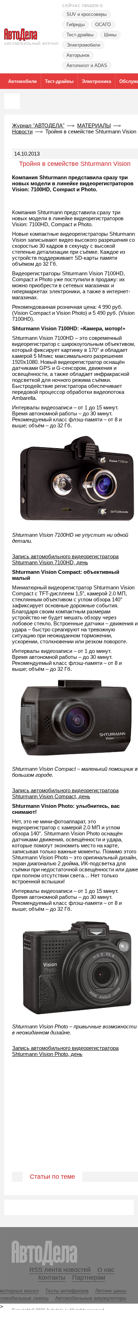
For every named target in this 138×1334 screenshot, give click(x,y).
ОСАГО (103, 24)
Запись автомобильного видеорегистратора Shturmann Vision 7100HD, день (65, 559)
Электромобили (83, 45)
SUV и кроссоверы (87, 14)
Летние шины (110, 1290)
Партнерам (88, 1277)
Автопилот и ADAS (87, 65)
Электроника (96, 81)
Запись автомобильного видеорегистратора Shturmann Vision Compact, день (65, 793)
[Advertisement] (69, 1121)
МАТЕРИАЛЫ (94, 125)
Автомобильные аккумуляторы (90, 1298)
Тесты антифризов (66, 1290)
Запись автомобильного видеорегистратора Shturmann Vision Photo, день (65, 1051)
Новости (22, 131)
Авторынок (78, 55)
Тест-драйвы (80, 34)
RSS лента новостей (60, 1269)
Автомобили (22, 81)
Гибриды (76, 24)
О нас (105, 1269)
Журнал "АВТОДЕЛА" (38, 125)
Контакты (51, 1277)
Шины (110, 34)
